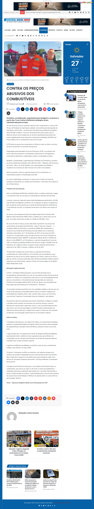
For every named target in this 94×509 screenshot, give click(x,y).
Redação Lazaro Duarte (16, 104)
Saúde (66, 30)
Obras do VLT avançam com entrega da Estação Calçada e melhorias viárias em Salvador (51, 12)
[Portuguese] (89, 2)
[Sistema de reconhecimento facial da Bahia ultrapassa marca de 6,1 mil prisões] (71, 98)
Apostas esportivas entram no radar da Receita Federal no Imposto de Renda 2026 (50, 483)
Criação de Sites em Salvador (61, 502)
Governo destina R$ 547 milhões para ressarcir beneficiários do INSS (14, 482)
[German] (84, 2)
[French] (82, 2)
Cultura (7, 30)
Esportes (51, 30)
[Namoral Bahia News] (17, 20)
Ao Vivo (72, 30)
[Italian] (86, 2)
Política (59, 30)
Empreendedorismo (31, 30)
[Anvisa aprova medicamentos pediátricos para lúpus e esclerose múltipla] (71, 142)
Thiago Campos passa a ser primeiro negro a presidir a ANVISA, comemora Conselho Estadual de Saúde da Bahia (82, 122)
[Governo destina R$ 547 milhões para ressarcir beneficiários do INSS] (14, 474)
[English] (79, 2)
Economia (43, 30)
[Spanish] (91, 2)
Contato (79, 30)
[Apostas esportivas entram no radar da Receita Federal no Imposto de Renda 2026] (51, 474)
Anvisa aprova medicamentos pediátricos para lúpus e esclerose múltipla (82, 144)
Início (9, 80)
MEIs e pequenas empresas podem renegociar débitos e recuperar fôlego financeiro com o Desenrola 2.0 (32, 484)
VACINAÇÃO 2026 (47, 1)
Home (14, 30)
